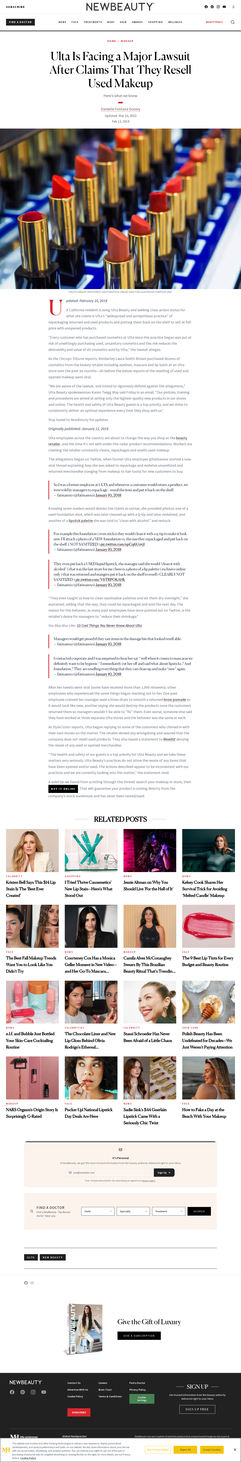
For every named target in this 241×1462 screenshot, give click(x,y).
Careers (102, 1383)
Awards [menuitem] (137, 22)
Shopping (73, 876)
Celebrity (14, 876)
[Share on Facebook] (26, 1283)
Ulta (31, 1257)
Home (111, 41)
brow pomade (175, 699)
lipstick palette (81, 520)
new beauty (53, 1257)
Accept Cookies (212, 1449)
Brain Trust (105, 1389)
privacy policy (148, 1180)
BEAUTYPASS (214, 22)
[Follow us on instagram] (218, 6)
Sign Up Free (197, 1409)
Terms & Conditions (110, 1396)
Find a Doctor (137, 1383)
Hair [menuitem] (123, 22)
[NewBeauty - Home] (120, 7)
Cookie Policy (75, 1396)
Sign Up (162, 1172)
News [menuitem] (62, 22)
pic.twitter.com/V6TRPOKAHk (100, 579)
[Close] (235, 1449)
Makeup (127, 41)
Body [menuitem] (111, 22)
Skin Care (190, 1027)
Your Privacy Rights (158, 1449)
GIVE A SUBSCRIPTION (139, 1335)
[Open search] (232, 22)
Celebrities (75, 1027)
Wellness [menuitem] (175, 22)
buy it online (63, 788)
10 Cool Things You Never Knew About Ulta (109, 625)
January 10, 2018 (108, 495)
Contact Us (74, 1383)
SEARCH (199, 1211)
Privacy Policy (137, 1389)
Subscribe (15, 7)
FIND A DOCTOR (20, 22)
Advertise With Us (77, 1389)
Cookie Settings (142, 1399)
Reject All (185, 1449)
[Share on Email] (32, 1283)
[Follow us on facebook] (206, 6)
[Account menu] (233, 6)
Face (9, 952)
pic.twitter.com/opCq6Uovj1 (123, 544)
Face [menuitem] (75, 22)
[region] (120, 1450)
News (128, 876)
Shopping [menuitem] (155, 22)
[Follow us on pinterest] (212, 6)
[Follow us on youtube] (224, 6)
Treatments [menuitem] (93, 22)
